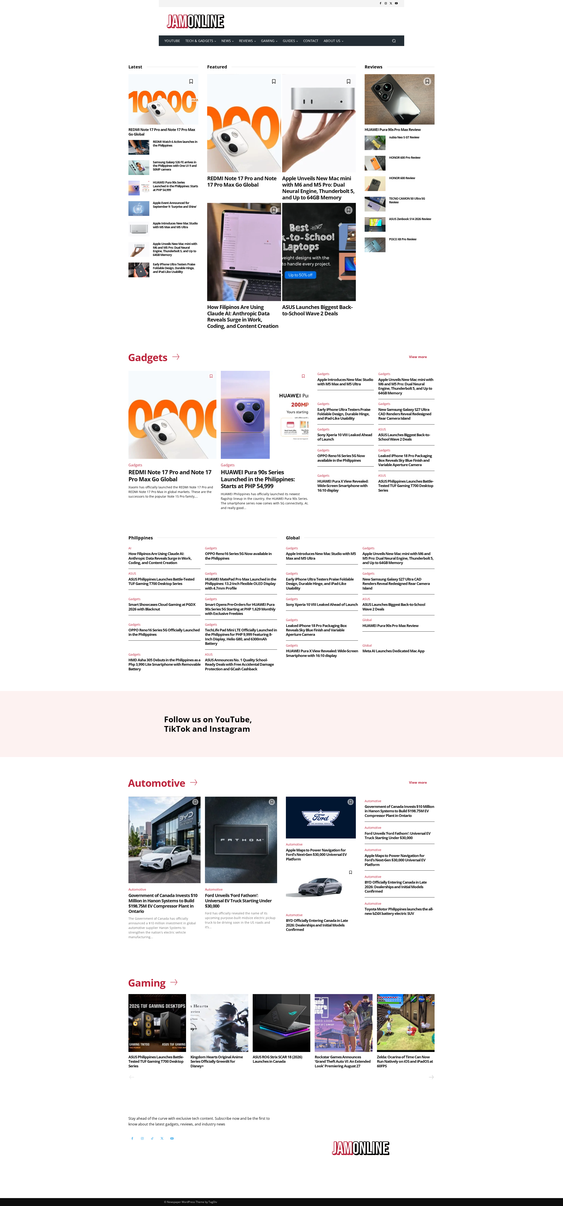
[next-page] (431, 1077)
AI (129, 548)
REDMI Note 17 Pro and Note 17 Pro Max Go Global (161, 131)
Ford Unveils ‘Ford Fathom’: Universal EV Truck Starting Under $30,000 (238, 900)
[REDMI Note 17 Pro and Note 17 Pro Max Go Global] (163, 99)
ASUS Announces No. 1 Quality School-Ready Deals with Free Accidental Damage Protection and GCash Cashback (239, 664)
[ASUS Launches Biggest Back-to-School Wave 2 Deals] (319, 252)
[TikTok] (152, 1138)
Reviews (373, 67)
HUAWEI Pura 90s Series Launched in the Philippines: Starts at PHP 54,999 (175, 186)
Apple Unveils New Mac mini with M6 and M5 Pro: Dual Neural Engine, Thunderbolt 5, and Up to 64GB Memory (175, 249)
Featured (217, 67)
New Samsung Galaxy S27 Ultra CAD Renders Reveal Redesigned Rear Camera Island (404, 414)
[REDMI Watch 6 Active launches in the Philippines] (138, 147)
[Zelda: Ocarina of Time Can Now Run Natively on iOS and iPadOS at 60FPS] (406, 1023)
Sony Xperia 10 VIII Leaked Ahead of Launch (344, 437)
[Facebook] (380, 3)
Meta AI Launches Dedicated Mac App (393, 650)
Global (367, 620)
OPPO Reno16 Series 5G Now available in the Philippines (341, 458)
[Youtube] (396, 3)
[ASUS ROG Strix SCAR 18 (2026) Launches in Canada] (281, 1023)
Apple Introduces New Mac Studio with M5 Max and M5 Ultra (175, 225)
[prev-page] (131, 1077)
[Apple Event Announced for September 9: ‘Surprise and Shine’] (138, 208)
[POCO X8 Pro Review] (375, 244)
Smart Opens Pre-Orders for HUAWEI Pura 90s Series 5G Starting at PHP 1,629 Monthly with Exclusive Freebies (240, 609)
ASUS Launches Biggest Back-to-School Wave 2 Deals (317, 310)
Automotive (137, 889)
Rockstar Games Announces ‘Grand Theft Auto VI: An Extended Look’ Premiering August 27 (343, 1061)
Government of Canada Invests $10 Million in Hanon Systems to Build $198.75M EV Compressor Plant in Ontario (162, 903)
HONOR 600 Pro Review (404, 157)
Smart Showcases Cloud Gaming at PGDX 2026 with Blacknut (161, 606)
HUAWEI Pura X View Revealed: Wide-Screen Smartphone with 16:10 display (342, 486)
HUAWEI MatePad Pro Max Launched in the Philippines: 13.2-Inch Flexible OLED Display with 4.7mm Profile (240, 584)
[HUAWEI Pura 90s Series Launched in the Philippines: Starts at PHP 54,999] (138, 188)
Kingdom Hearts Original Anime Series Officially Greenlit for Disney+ (216, 1061)
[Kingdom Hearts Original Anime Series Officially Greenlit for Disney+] (219, 1023)
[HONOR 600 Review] (375, 183)
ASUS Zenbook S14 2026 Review (410, 219)
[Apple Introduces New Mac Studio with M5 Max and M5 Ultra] (138, 229)
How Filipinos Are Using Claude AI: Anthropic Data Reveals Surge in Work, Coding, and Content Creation (242, 316)
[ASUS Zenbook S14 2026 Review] (375, 224)
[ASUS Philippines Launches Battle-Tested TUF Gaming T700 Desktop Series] (157, 1023)
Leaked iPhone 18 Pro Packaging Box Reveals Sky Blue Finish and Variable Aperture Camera (405, 460)
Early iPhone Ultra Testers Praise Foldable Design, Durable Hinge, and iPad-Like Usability (174, 268)
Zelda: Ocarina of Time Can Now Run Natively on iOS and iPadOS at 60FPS (405, 1061)
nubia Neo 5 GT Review (404, 137)
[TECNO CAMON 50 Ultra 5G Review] (375, 204)
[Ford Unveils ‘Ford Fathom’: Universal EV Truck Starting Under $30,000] (241, 840)
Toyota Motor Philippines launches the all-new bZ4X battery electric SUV (399, 911)
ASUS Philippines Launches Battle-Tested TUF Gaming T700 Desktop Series (405, 486)
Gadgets (135, 465)
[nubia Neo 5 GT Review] (375, 143)
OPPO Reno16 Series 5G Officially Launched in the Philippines (164, 632)
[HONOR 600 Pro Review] (375, 163)
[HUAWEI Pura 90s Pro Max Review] (400, 99)
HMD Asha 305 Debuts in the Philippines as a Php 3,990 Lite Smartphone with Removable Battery (164, 664)
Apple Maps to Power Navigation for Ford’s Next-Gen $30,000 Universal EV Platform (316, 855)
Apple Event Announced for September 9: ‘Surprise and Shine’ (174, 205)
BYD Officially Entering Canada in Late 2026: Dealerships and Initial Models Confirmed (317, 925)
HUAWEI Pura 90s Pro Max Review (393, 129)
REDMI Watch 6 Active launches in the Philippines (175, 143)
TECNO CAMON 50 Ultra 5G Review (407, 200)
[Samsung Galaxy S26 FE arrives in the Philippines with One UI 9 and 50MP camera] (138, 167)
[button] (394, 41)
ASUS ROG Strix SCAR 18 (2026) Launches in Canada (277, 1059)
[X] (391, 3)
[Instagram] (385, 3)
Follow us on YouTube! (182, 1149)
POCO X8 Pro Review (402, 239)
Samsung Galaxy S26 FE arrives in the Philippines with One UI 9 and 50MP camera (175, 166)
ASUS (382, 429)
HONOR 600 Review (402, 178)
